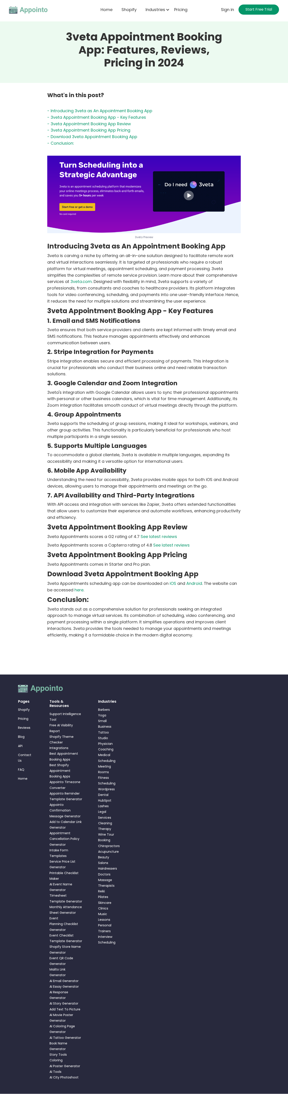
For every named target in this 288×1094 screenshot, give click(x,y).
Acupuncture (107, 851)
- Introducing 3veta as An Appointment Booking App (99, 111)
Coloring (56, 1060)
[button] (155, 10)
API (20, 746)
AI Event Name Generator (61, 887)
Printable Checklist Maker (64, 876)
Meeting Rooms (104, 769)
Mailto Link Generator (58, 972)
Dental (103, 795)
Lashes (103, 806)
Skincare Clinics (104, 905)
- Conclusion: (60, 143)
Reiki (101, 891)
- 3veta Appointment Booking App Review (89, 124)
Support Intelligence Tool (65, 717)
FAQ (21, 769)
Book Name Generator (58, 1046)
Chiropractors (107, 846)
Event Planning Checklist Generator (64, 924)
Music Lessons (104, 917)
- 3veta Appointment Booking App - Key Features (96, 117)
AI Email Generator (64, 981)
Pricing (180, 9)
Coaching (105, 749)
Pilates (103, 897)
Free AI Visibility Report (61, 728)
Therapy (104, 829)
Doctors (104, 874)
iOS (173, 583)
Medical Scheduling (106, 758)
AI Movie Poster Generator (61, 1018)
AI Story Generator (64, 1003)
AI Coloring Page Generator (62, 1029)
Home (106, 9)
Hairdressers (107, 868)
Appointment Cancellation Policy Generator (64, 839)
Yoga (102, 715)
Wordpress (106, 789)
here (78, 590)
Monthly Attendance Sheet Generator (66, 910)
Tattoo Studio (103, 735)
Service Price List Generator (62, 864)
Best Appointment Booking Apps (64, 756)
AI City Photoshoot (64, 1077)
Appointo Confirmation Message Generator (65, 810)
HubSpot (104, 800)
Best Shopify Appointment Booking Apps (60, 771)
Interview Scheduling (106, 939)
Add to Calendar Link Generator (66, 825)
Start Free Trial (258, 9)
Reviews (24, 727)
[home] (28, 10)
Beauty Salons (103, 860)
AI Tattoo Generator (65, 1037)
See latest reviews (159, 536)
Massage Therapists (106, 883)
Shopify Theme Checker (62, 739)
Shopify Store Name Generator (65, 949)
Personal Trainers (104, 928)
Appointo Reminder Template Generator (66, 796)
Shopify (129, 9)
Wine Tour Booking (106, 837)
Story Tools (58, 1054)
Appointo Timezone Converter (65, 785)
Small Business (104, 724)
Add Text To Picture (65, 1009)
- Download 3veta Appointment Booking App (92, 136)
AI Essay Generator (64, 986)
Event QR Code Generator (61, 961)
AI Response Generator (59, 995)
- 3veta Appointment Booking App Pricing (88, 130)
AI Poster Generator (65, 1066)
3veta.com (81, 281)
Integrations (59, 748)
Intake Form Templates (59, 853)
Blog (21, 736)
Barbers (104, 709)
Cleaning (105, 823)
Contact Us (24, 758)
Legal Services (104, 814)
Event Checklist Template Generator (66, 938)
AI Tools (55, 1071)
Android (194, 583)
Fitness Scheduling (106, 780)
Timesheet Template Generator (66, 898)
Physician (105, 743)
